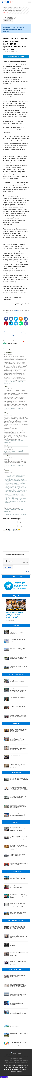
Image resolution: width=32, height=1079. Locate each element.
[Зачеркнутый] (10, 530)
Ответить (7, 381)
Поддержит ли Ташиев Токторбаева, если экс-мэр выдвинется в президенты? (18, 659)
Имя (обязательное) (23, 522)
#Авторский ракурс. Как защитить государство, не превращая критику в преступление (19, 963)
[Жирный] (4, 530)
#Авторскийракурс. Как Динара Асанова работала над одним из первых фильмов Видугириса (18, 927)
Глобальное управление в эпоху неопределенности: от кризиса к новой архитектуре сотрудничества (18, 905)
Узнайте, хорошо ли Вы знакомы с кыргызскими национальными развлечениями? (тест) (18, 1044)
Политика (11, 25)
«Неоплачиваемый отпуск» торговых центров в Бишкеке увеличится (19, 814)
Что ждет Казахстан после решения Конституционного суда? (18, 886)
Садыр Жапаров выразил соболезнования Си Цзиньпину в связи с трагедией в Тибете (18, 690)
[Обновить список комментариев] (13, 349)
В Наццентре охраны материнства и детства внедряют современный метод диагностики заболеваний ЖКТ (19, 1012)
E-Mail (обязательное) (23, 526)
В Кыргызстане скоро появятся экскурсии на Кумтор (17, 855)
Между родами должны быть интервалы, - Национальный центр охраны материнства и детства (18, 985)
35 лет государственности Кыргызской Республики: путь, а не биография (19, 877)
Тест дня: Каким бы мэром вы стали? (18, 1033)
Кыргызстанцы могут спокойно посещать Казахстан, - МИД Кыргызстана (17, 650)
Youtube (10, 18)
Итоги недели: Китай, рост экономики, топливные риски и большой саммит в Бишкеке (17, 739)
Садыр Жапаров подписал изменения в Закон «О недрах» (19, 864)
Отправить (8, 567)
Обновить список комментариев (16, 514)
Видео (19, 7)
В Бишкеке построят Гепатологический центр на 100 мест (19, 756)
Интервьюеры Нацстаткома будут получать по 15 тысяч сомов (18, 797)
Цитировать (7, 383)
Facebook (7, 18)
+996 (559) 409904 (11, 343)
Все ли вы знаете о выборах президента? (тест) (16, 1025)
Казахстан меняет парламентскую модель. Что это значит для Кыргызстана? (18, 632)
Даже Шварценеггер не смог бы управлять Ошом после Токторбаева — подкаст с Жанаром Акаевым (15, 615)
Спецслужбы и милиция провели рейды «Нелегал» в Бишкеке (18, 680)
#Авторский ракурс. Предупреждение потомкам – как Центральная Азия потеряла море (19, 954)
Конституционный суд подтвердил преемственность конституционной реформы (18, 896)
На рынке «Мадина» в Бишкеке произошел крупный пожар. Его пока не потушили (19, 766)
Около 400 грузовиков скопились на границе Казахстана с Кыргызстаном (19, 779)
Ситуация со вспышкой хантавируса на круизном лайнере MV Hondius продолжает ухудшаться (18, 994)
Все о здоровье (17, 10)
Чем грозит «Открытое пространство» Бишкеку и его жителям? (19, 913)
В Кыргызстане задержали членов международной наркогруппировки (18, 707)
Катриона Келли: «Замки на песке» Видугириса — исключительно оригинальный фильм (18, 730)
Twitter (5, 18)
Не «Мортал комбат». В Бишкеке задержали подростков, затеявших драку (18, 717)
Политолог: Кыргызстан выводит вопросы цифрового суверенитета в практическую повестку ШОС (18, 748)
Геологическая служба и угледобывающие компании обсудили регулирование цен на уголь (19, 829)
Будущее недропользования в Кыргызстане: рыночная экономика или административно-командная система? (18, 847)
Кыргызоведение (7, 10)
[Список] (17, 530)
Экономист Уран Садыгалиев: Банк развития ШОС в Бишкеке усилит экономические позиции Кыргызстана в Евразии (19, 789)
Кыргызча (5, 12)
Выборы (5, 7)
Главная (5, 25)
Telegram (15, 18)
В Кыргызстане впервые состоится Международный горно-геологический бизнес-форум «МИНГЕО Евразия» (19, 838)
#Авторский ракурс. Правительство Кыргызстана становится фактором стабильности (18, 936)
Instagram (12, 18)
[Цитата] (15, 530)
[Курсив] (6, 530)
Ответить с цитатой (17, 381)
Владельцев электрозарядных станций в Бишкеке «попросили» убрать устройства (18, 806)
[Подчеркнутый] (8, 530)
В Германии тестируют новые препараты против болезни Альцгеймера (17, 1003)
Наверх (26, 571)
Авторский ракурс (12, 7)
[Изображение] (13, 530)
